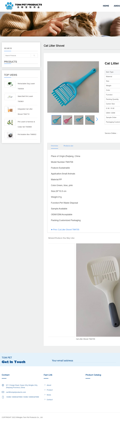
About (49, 385)
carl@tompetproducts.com (16, 392)
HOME (106, 6)
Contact (50, 400)
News (49, 395)
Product (50, 390)
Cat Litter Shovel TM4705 (66, 230)
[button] (97, 119)
